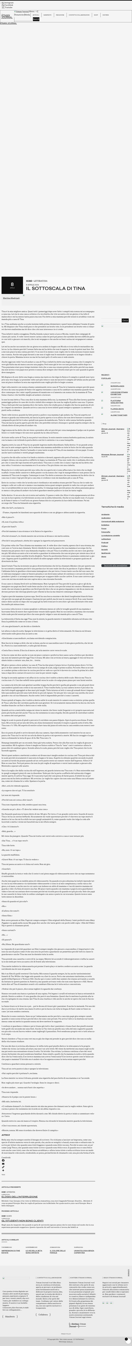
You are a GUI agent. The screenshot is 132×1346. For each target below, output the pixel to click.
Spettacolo (105, 553)
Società (9, 1216)
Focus (103, 528)
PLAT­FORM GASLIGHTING (117, 402)
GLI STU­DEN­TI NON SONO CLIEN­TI (23, 1220)
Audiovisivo (106, 518)
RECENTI (105, 375)
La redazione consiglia (110, 535)
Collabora (43, 1315)
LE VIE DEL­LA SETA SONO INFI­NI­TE (34, 1252)
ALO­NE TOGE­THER (119, 415)
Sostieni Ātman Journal (77, 1325)
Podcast (104, 543)
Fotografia (105, 532)
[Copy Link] (48, 1167)
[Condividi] (48, 1170)
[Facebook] (48, 1160)
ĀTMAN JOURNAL (7, 16)
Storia (103, 557)
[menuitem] (19, 15)
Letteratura (40, 281)
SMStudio (70, 1341)
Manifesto (10, 1317)
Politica (104, 546)
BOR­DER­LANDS (117, 386)
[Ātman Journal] (21, 11)
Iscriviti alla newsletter (15, 261)
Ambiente (105, 514)
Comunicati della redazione (112, 521)
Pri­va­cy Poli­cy (66, 1334)
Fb (3, 5)
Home (29, 281)
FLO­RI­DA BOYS (117, 409)
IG (3, 3)
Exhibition (105, 525)
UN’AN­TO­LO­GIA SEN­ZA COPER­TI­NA (84, 1252)
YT (3, 7)
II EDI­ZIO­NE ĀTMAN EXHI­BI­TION (119, 393)
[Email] (48, 1163)
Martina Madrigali (11, 298)
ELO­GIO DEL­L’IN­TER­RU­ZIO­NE (20, 1196)
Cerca (125, 320)
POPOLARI (106, 378)
